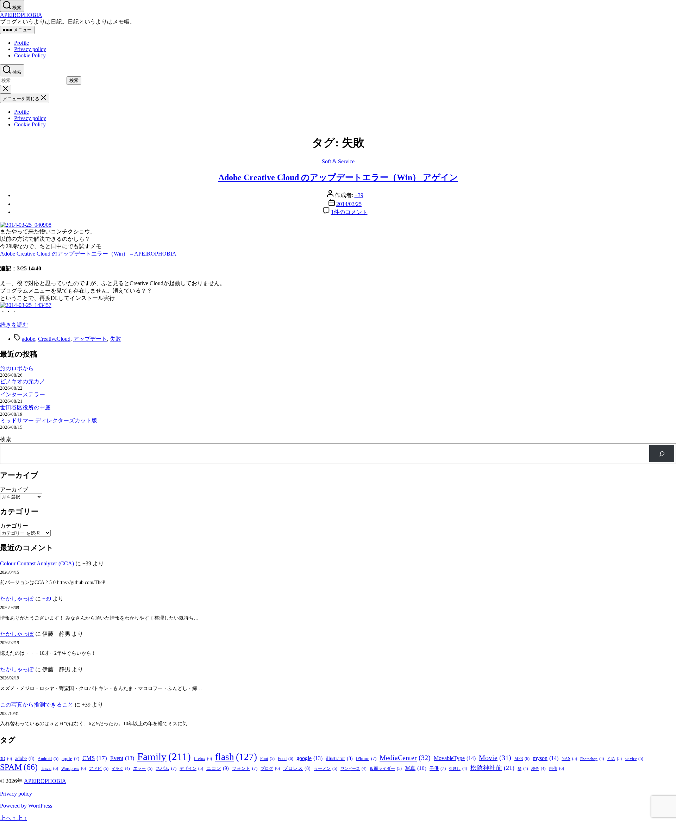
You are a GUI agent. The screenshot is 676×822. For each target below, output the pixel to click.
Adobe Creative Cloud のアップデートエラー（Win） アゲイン (338, 177)
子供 (438, 768)
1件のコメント (349, 212)
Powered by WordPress (26, 806)
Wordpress (73, 768)
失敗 (115, 339)
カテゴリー (14, 526)
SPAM (19, 767)
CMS (94, 758)
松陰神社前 (492, 767)
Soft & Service (338, 161)
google (309, 758)
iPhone (366, 758)
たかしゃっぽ (17, 599)
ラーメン (325, 768)
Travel (49, 768)
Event (122, 758)
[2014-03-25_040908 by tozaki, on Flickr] (25, 225)
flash (236, 757)
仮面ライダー (386, 768)
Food (285, 758)
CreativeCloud (54, 339)
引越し (458, 769)
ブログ (270, 768)
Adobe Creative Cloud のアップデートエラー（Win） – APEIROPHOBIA (88, 254)
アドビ (98, 768)
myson (545, 758)
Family (164, 756)
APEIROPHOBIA (21, 15)
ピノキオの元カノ (22, 381)
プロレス (297, 768)
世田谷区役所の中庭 (25, 407)
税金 (538, 769)
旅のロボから (17, 368)
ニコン (217, 768)
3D (6, 758)
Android (48, 759)
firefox (203, 758)
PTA (614, 759)
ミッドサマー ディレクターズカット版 (48, 420)
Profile (21, 43)
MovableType (455, 758)
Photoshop (592, 759)
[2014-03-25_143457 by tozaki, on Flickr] (25, 305)
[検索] (661, 453)
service (634, 759)
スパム (166, 768)
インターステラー (22, 394)
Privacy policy (30, 49)
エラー (142, 768)
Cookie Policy (30, 55)
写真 (415, 768)
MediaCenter (405, 757)
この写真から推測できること (36, 705)
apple (70, 758)
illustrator (339, 758)
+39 (359, 195)
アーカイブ (14, 489)
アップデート (90, 339)
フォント (244, 768)
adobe (28, 339)
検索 (5, 439)
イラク (121, 769)
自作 (556, 768)
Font (267, 759)
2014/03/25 (349, 204)
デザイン (191, 768)
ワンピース (353, 769)
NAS (569, 759)
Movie (495, 757)
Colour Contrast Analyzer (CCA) (37, 563)
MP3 (522, 758)
